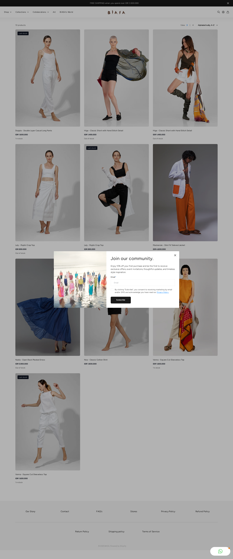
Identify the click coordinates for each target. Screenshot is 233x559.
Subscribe (120, 300)
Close (175, 255)
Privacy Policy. (163, 292)
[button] (220, 551)
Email (113, 277)
